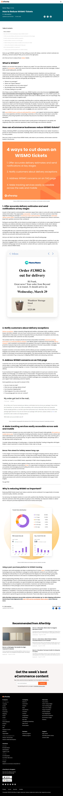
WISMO (23, 58)
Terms (9, 789)
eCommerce (11, 68)
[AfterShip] (5, 2)
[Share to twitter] (48, 17)
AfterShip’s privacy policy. (39, 686)
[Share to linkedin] (45, 17)
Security (15, 789)
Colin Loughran (7, 14)
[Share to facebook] (51, 17)
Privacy (4, 789)
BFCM (26, 465)
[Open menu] (61, 2)
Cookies (21, 789)
